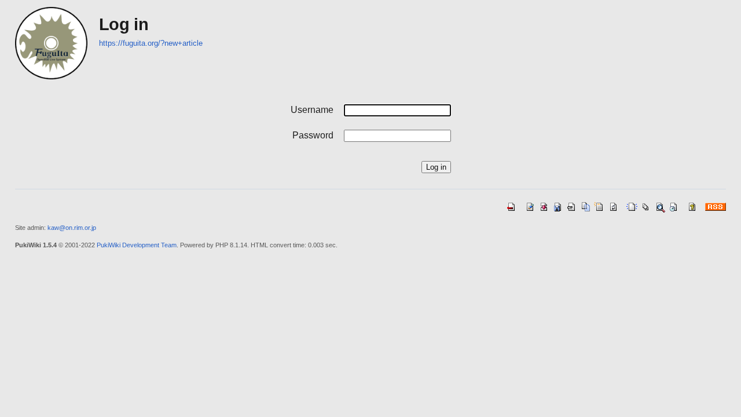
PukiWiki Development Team (137, 245)
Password (312, 135)
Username (312, 110)
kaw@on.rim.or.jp (71, 227)
